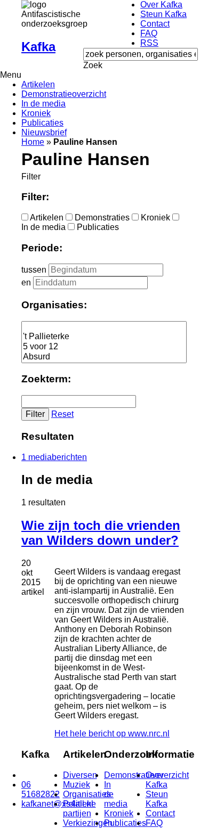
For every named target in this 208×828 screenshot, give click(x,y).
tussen (33, 269)
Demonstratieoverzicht (63, 94)
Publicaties (42, 122)
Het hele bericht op (112, 733)
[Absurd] (104, 357)
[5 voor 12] (104, 347)
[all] (104, 327)
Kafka (38, 46)
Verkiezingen (88, 822)
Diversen (80, 775)
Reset (62, 414)
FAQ (148, 33)
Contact (155, 23)
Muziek (76, 784)
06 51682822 (40, 789)
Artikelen (38, 84)
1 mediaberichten (54, 457)
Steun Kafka (163, 14)
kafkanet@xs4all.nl (57, 803)
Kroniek (36, 113)
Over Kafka (161, 4)
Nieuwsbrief (44, 132)
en (26, 282)
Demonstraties (102, 217)
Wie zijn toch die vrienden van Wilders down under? (100, 532)
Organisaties (87, 794)
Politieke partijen (79, 808)
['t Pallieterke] (104, 337)
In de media (43, 103)
